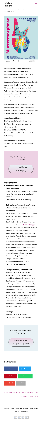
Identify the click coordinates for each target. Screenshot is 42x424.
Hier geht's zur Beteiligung (21, 169)
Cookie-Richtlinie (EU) (21, 411)
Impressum (24, 408)
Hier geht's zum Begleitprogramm (21, 342)
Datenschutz (33, 408)
